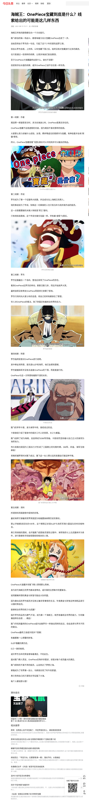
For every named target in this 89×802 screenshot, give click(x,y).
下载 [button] (84, 792)
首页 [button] (84, 778)
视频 (36, 3)
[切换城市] (32, 3)
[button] (18, 3)
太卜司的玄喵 (33, 26)
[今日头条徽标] (8, 3)
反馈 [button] (84, 786)
